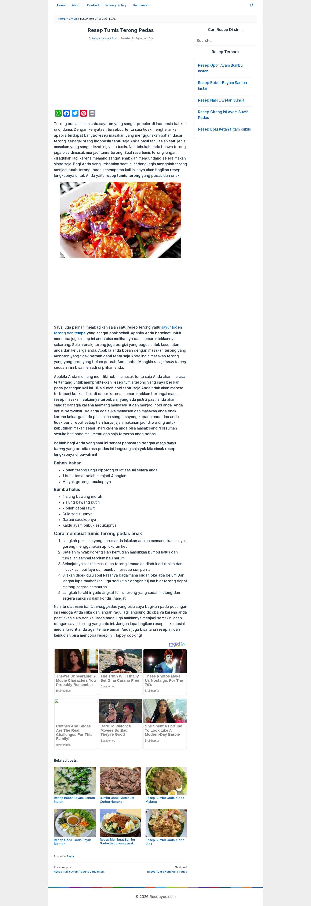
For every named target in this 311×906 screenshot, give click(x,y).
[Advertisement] (120, 76)
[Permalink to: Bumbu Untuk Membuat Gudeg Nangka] (121, 781)
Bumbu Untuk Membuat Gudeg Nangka (117, 799)
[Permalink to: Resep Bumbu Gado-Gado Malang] (166, 781)
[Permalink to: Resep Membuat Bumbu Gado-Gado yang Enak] (121, 823)
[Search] (251, 5)
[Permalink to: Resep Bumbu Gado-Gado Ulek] (166, 823)
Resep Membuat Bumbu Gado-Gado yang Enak (117, 841)
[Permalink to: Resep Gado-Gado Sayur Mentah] (75, 823)
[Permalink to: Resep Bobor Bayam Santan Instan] (75, 781)
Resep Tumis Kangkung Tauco (167, 869)
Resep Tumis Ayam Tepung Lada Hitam (79, 869)
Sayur (70, 856)
